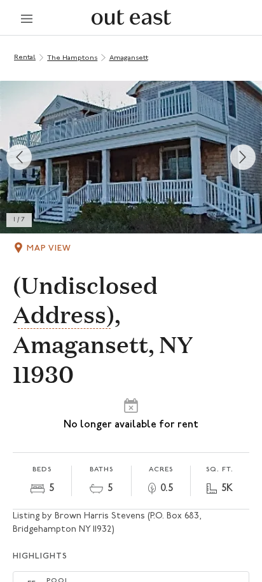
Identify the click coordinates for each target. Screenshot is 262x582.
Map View (49, 248)
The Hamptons (72, 58)
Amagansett (128, 58)
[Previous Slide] (19, 157)
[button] (131, 157)
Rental (25, 57)
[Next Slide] (243, 157)
